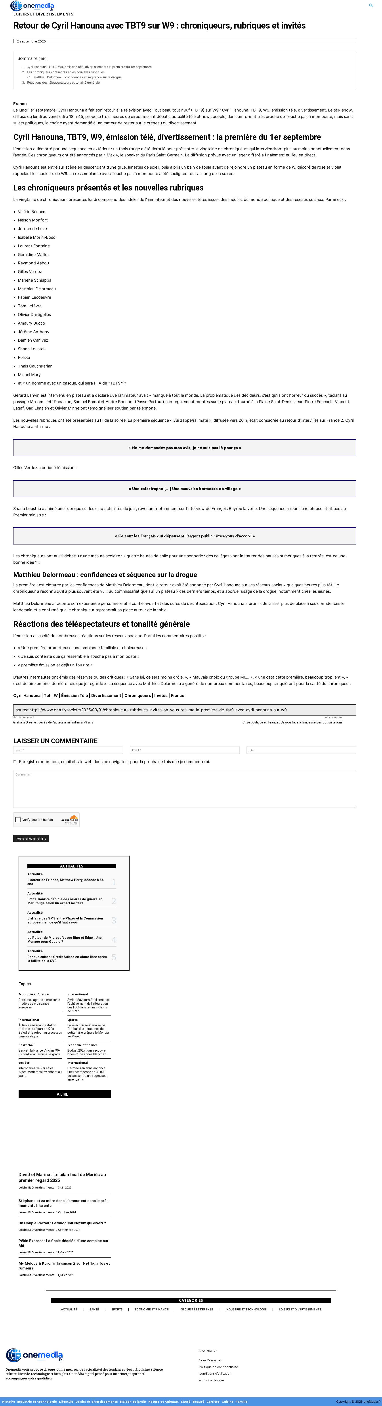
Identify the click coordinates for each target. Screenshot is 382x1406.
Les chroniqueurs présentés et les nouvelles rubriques (66, 72)
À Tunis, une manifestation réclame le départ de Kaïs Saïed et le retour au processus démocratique (40, 1030)
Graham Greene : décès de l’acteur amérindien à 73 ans (53, 722)
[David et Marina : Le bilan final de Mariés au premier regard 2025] (65, 1135)
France (177, 695)
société (24, 1062)
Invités (161, 695)
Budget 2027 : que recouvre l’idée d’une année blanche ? (87, 1052)
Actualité (35, 874)
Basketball (26, 1045)
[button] (371, 5)
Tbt (47, 695)
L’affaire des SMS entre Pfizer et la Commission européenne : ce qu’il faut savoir (65, 920)
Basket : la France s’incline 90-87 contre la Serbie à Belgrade (39, 1052)
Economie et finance (34, 994)
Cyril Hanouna (26, 695)
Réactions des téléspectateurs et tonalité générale (63, 82)
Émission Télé (74, 695)
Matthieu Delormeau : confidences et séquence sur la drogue (78, 77)
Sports (72, 1019)
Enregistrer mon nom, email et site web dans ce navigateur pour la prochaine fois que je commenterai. (114, 761)
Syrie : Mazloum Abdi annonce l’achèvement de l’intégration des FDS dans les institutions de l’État (88, 1005)
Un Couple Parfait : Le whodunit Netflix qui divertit (62, 1223)
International (77, 994)
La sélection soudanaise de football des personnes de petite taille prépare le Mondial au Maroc (88, 1030)
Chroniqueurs (137, 695)
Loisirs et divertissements (43, 14)
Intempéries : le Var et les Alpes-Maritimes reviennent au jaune (40, 1071)
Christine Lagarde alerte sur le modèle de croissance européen (39, 1003)
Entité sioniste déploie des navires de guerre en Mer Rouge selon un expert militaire (64, 901)
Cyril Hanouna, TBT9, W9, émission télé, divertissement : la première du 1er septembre (89, 67)
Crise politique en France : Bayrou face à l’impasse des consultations (293, 722)
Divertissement (106, 695)
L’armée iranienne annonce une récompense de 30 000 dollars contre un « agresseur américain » (87, 1073)
